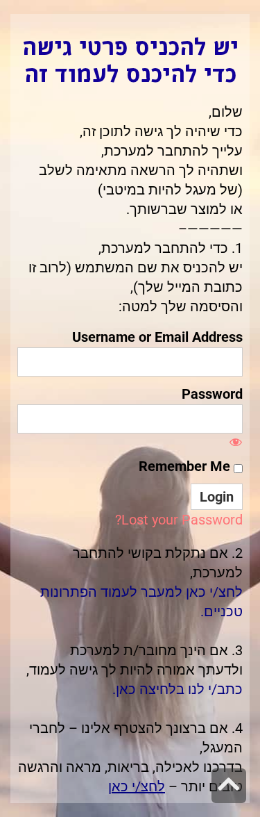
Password (212, 394)
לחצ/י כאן (136, 786)
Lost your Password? (179, 519)
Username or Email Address (157, 337)
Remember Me (186, 466)
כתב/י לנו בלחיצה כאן (179, 689)
